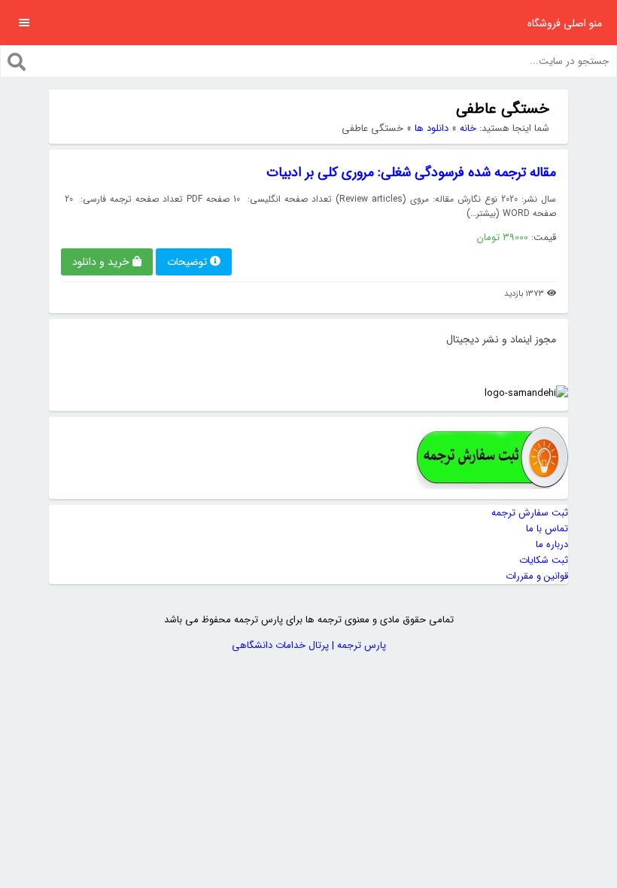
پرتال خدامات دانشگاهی (280, 645)
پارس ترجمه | (357, 645)
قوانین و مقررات (537, 576)
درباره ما (552, 544)
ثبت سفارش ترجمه (529, 513)
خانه (468, 128)
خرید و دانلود (100, 262)
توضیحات (187, 262)
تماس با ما (547, 529)
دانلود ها (431, 128)
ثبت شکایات (543, 560)
